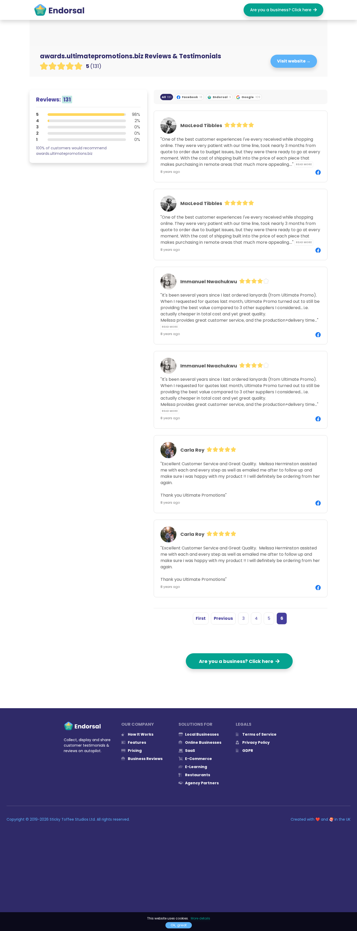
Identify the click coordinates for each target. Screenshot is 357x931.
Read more (304, 164)
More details (200, 918)
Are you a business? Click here (281, 10)
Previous (223, 618)
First (201, 618)
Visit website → (293, 61)
